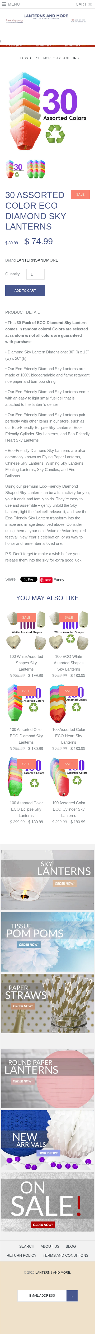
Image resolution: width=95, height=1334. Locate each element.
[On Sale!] (47, 1230)
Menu (14, 4)
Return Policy (21, 1255)
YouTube (61, 32)
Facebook (34, 32)
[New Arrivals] (47, 1169)
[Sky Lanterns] (47, 909)
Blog (71, 1246)
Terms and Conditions (65, 1255)
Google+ (47, 32)
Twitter (41, 32)
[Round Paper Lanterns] (47, 1107)
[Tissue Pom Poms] (47, 970)
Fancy (59, 579)
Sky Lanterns (66, 58)
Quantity (12, 274)
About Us (50, 1246)
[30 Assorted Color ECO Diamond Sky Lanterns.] (47, 72)
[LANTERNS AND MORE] (47, 14)
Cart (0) (84, 4)
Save (48, 580)
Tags (25, 58)
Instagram (54, 32)
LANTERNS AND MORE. (53, 1272)
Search (26, 1246)
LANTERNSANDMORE (37, 260)
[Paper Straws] (47, 1032)
